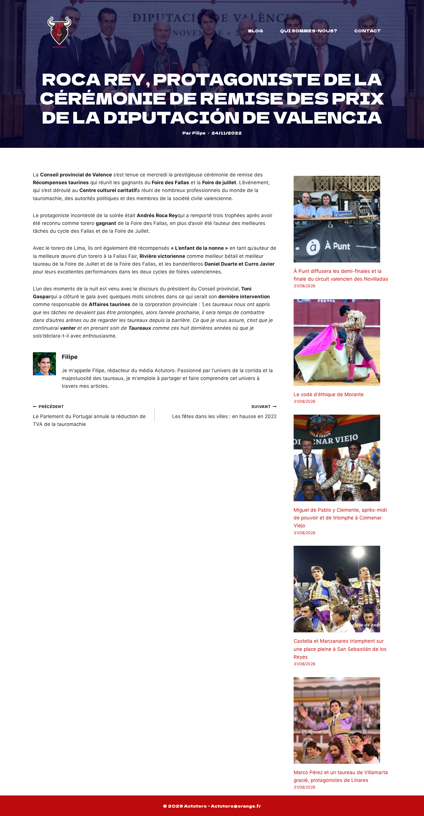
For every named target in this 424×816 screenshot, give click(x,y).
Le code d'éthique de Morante (329, 394)
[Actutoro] (59, 30)
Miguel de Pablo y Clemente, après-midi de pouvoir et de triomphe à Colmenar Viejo (340, 517)
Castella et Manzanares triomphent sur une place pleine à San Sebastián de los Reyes (340, 648)
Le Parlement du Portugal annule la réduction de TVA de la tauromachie (89, 415)
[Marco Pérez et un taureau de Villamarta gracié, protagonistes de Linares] (342, 720)
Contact (367, 30)
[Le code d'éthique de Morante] (342, 342)
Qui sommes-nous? (308, 30)
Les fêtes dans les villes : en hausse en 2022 (224, 412)
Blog (255, 30)
